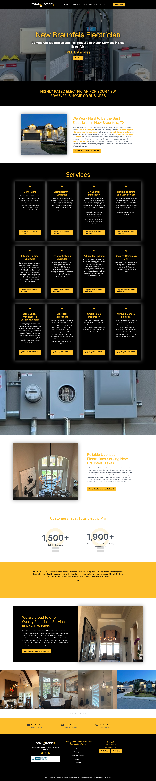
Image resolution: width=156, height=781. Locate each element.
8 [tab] (80, 713)
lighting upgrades (79, 132)
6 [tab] (77, 713)
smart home (120, 134)
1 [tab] (75, 587)
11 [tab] (85, 713)
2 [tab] (77, 587)
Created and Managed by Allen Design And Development (95, 777)
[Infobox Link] (30, 198)
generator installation (80, 141)
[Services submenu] (79, 4)
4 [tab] (80, 587)
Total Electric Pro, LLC (62, 777)
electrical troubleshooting (120, 132)
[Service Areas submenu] (96, 4)
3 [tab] (79, 587)
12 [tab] (87, 713)
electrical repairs (92, 132)
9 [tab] (82, 713)
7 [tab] (79, 713)
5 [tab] (75, 713)
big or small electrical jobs (85, 130)
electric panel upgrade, (125, 130)
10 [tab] (83, 713)
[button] (119, 4)
